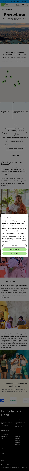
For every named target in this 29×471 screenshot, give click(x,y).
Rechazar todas (14, 249)
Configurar (14, 245)
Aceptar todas (14, 253)
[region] (14, 235)
